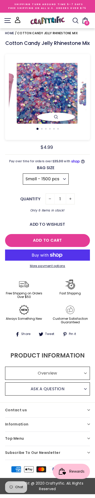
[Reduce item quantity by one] (50, 199)
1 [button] (37, 129)
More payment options (47, 266)
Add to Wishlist (47, 224)
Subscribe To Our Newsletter (32, 452)
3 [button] (46, 129)
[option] (48, 93)
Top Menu (14, 438)
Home (10, 33)
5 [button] (54, 129)
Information (16, 424)
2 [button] (42, 129)
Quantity (30, 199)
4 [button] (50, 129)
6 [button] (58, 129)
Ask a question (47, 389)
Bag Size (45, 168)
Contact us (16, 410)
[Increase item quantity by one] (70, 199)
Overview (47, 373)
